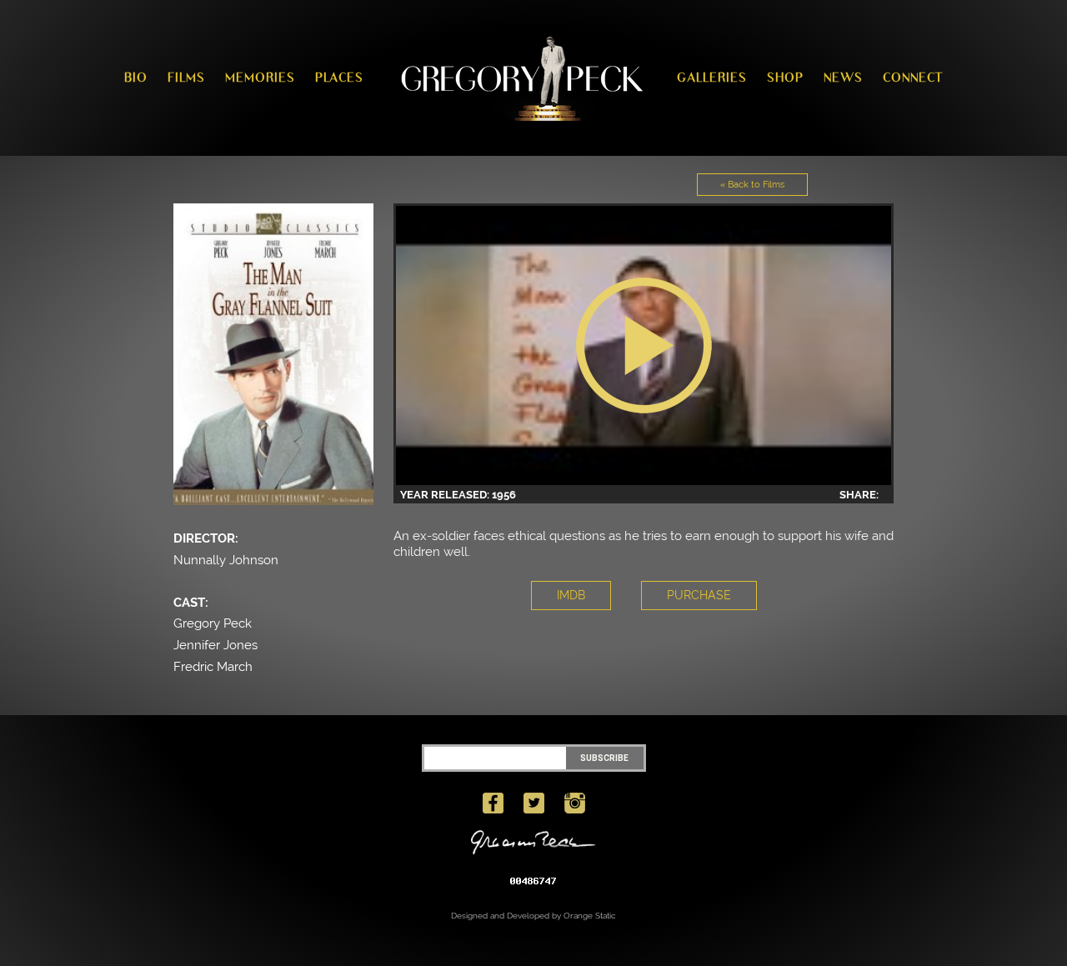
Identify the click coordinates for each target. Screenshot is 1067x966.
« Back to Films (752, 184)
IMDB (571, 595)
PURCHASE (699, 595)
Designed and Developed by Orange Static (533, 915)
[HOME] (520, 78)
